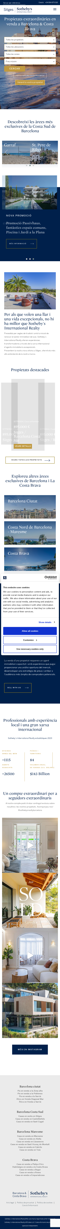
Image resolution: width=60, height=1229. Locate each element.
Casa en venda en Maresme (30, 1136)
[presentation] (6, 152)
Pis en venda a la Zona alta (30, 1091)
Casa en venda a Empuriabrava (30, 1175)
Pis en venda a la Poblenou (30, 1093)
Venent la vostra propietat (30, 82)
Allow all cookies (30, 631)
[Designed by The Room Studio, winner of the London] (30, 845)
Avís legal (10, 1203)
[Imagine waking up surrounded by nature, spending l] (30, 1010)
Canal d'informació (30, 1205)
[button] (26, 259)
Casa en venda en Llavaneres (30, 1142)
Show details (45, 622)
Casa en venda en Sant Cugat (30, 1122)
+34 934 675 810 (51, 2)
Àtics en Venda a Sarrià (30, 1102)
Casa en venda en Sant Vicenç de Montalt (30, 1144)
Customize (28, 640)
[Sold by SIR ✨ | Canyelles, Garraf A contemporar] (30, 900)
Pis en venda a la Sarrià (30, 1096)
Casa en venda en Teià (30, 1150)
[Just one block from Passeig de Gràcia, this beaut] (30, 955)
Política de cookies (45, 1203)
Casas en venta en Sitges (30, 1116)
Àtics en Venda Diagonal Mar (30, 1099)
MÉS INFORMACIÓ (16, 243)
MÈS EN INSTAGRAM (30, 1049)
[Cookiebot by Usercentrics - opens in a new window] (44, 578)
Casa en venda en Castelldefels (30, 1119)
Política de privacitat (25, 1203)
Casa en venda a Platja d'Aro (30, 1164)
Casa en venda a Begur (30, 1170)
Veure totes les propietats (26, 460)
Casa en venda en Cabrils (30, 1147)
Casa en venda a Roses (30, 1172)
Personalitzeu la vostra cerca (30, 76)
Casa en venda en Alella (30, 1139)
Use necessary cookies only (30, 649)
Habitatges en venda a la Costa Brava (30, 1167)
